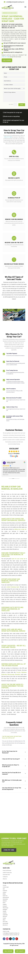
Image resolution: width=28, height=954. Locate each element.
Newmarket (5, 899)
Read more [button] (5, 474)
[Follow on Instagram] (7, 938)
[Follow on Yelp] (16, 938)
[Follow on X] (10, 938)
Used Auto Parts (6, 874)
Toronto (18, 672)
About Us (5, 878)
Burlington (5, 909)
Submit (21, 104)
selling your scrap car (20, 529)
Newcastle (5, 921)
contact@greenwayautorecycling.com (15, 2)
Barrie (4, 902)
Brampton (17, 674)
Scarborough (5, 887)
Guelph (4, 918)
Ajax (4, 888)
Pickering (5, 890)
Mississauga (10, 674)
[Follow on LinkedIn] (13, 938)
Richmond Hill (6, 897)
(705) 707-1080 (6, 931)
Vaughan (4, 904)
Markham (23, 672)
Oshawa (4, 892)
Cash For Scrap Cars (7, 872)
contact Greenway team (12, 587)
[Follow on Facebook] (4, 938)
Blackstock (5, 925)
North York (5, 895)
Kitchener (5, 916)
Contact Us (5, 876)
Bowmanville (5, 923)
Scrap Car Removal (7, 870)
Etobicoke (4, 674)
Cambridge (5, 914)
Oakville (4, 911)
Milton (4, 919)
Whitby (4, 894)
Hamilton (5, 913)
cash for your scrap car (18, 558)
